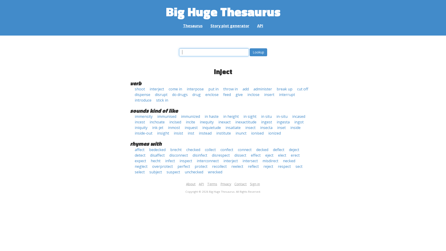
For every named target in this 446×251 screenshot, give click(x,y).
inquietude (211, 127)
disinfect (200, 155)
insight (163, 133)
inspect (186, 160)
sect (298, 166)
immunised (166, 116)
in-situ (282, 116)
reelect (237, 166)
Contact (240, 184)
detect (140, 155)
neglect (141, 166)
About (191, 184)
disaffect (157, 155)
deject (294, 149)
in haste (212, 116)
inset (281, 127)
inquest (191, 127)
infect (170, 160)
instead (205, 133)
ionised (257, 133)
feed (227, 94)
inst (191, 133)
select (140, 172)
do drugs (180, 94)
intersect (250, 160)
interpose (195, 89)
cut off (302, 89)
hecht (156, 160)
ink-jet (157, 127)
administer (262, 89)
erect (295, 155)
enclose (212, 94)
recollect (219, 166)
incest (140, 122)
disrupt (161, 94)
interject (157, 89)
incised (175, 122)
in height (231, 116)
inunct (241, 133)
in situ (266, 116)
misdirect (270, 160)
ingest (266, 122)
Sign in (255, 184)
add (246, 89)
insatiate (233, 127)
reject (268, 166)
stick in (162, 100)
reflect (253, 166)
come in (175, 89)
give (239, 94)
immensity (144, 116)
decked (262, 149)
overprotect (162, 166)
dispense (142, 94)
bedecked (157, 149)
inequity (207, 122)
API (260, 25)
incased (298, 116)
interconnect (208, 160)
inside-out (143, 133)
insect (250, 127)
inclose (253, 94)
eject (269, 155)
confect (226, 149)
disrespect (221, 155)
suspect (173, 172)
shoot (140, 89)
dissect (240, 155)
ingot (299, 122)
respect (284, 166)
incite (190, 122)
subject (155, 172)
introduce (143, 100)
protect (201, 166)
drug (196, 94)
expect (140, 160)
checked (193, 149)
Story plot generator (229, 25)
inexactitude (245, 122)
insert (269, 94)
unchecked (194, 172)
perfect (183, 166)
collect (210, 149)
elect (282, 155)
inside (295, 127)
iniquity (141, 127)
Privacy (225, 184)
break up (284, 89)
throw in (230, 89)
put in (213, 89)
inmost (174, 127)
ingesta (283, 122)
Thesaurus (193, 25)
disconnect (178, 155)
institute (223, 133)
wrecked (215, 172)
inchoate (157, 122)
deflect (278, 149)
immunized (190, 116)
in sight (249, 116)
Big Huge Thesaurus (223, 11)
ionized (274, 133)
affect (139, 149)
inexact (224, 122)
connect (245, 149)
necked (289, 160)
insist (178, 133)
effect (256, 155)
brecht (176, 149)
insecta (266, 127)
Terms (212, 184)
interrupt (287, 94)
